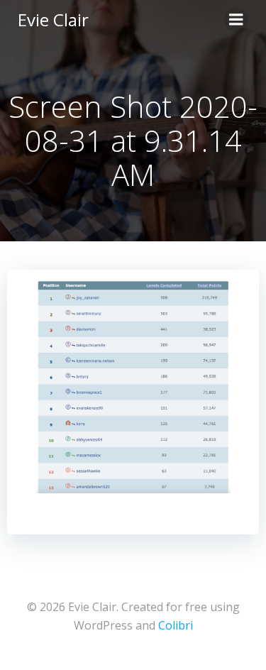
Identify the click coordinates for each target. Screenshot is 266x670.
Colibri (175, 625)
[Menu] (236, 20)
